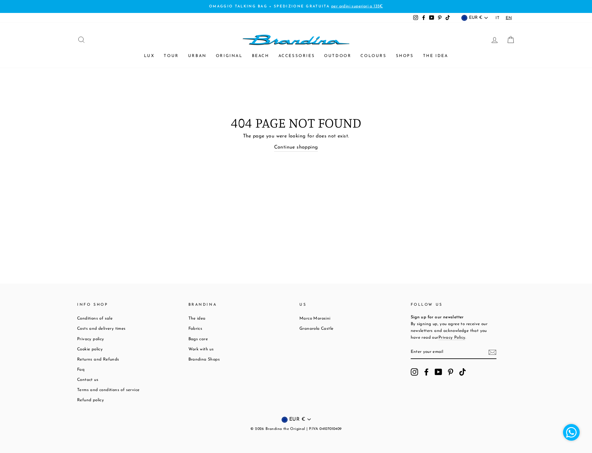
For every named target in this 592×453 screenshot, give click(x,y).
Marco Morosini (315, 318)
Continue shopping (296, 147)
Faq (80, 370)
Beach (260, 56)
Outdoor (337, 56)
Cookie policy (90, 349)
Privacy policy (90, 339)
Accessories (296, 56)
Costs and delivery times (101, 329)
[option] (497, 18)
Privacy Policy (452, 338)
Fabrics (195, 329)
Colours (373, 56)
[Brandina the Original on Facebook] (426, 372)
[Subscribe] (492, 352)
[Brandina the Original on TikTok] (462, 372)
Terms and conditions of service (108, 390)
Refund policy (90, 400)
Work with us (201, 349)
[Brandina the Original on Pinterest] (450, 372)
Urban (197, 56)
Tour (171, 56)
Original (229, 56)
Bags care (198, 339)
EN (509, 18)
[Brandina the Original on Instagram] (414, 372)
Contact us (87, 380)
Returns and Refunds (98, 359)
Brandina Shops (204, 359)
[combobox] (509, 18)
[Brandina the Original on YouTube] (438, 372)
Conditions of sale (95, 318)
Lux (149, 56)
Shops (405, 56)
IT (497, 18)
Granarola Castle (316, 329)
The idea (435, 56)
